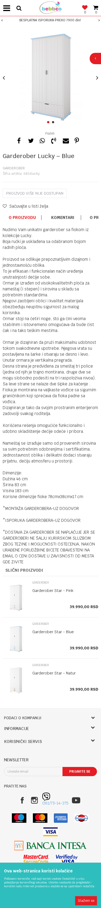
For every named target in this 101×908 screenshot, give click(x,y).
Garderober (14, 168)
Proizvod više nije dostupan (34, 193)
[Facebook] (18, 140)
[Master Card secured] (36, 859)
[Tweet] (30, 140)
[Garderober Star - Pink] (16, 597)
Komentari (62, 217)
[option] (50, 20)
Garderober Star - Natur (54, 673)
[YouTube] (76, 800)
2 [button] (54, 122)
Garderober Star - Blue (53, 631)
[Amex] (61, 818)
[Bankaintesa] (50, 845)
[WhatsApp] (42, 140)
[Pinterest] (76, 140)
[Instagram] (34, 800)
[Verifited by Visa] (67, 859)
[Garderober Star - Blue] (16, 639)
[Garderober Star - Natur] (16, 680)
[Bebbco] (50, 7)
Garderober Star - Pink (52, 590)
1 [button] (49, 122)
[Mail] (65, 140)
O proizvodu (22, 217)
